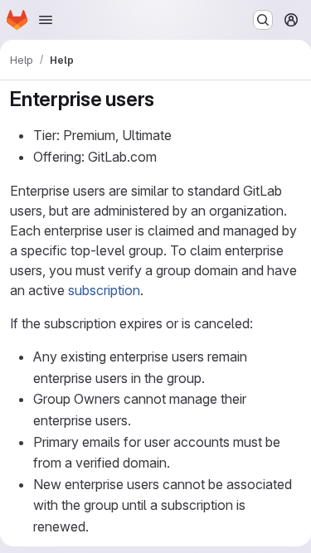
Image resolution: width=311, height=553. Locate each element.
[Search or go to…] (263, 20)
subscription (104, 290)
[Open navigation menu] (45, 20)
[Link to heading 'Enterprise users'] (165, 99)
